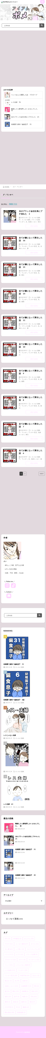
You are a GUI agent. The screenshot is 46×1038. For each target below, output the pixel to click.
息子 (16, 996)
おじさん (28, 938)
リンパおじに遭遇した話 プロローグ (24, 95)
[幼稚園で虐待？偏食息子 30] (9, 879)
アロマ (9, 944)
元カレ (35, 975)
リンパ (9, 965)
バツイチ (9, 954)
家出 (22, 275)
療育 (7, 1002)
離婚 (26, 1007)
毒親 (25, 996)
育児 (39, 221)
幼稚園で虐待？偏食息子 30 (25, 875)
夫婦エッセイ (32, 221)
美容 (15, 1002)
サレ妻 (9, 949)
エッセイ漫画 (36, 217)
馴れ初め (9, 1012)
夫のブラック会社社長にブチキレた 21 (25, 117)
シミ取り (20, 949)
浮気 (34, 996)
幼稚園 (25, 991)
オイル (35, 944)
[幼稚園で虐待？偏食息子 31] (9, 853)
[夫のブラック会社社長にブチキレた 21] (9, 840)
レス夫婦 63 (8, 804)
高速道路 (21, 1012)
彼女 (34, 991)
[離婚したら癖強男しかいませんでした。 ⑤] (9, 827)
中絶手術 (24, 975)
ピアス (19, 954)
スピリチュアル (33, 949)
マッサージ (33, 960)
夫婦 (25, 981)
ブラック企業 (35, 219)
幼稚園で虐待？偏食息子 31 (21, 124)
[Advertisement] (23, 60)
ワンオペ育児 (32, 246)
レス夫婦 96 (16, 102)
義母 (22, 301)
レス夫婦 (10, 970)
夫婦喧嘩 (26, 986)
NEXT (42, 473)
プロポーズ (10, 960)
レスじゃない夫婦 (10, 735)
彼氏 (8, 996)
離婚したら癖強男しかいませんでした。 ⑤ (25, 109)
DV (7, 938)
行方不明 (9, 1007)
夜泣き (8, 981)
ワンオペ (22, 221)
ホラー (22, 960)
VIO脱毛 (17, 938)
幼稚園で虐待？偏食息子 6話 (14, 700)
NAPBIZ (27, 1032)
